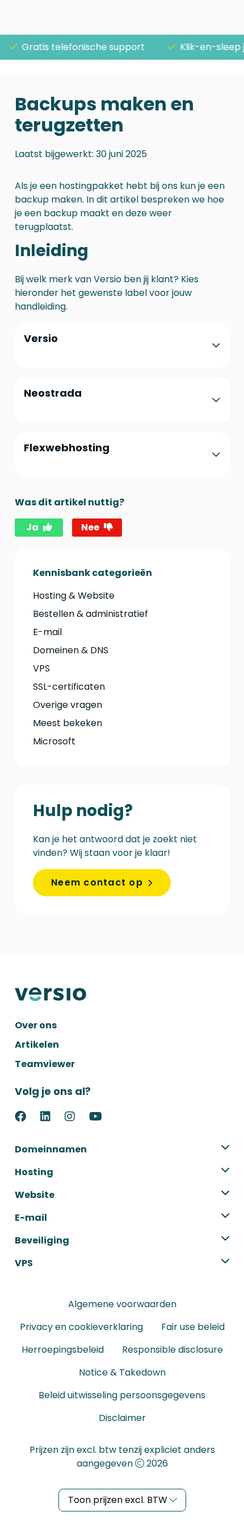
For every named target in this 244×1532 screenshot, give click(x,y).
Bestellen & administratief (90, 613)
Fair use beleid (193, 1326)
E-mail (47, 632)
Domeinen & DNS (70, 650)
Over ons (36, 1025)
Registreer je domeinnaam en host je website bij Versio (57, 994)
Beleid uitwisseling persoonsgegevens (122, 1395)
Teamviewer (45, 1063)
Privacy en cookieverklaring (81, 1326)
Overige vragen (67, 704)
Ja (32, 527)
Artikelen (37, 1044)
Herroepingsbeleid (63, 1349)
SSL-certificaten (69, 686)
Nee (90, 527)
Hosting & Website (74, 595)
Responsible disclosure (172, 1349)
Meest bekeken (67, 723)
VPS (41, 668)
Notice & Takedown (122, 1372)
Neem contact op (97, 882)
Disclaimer (122, 1417)
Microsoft (54, 741)
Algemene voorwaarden (122, 1304)
